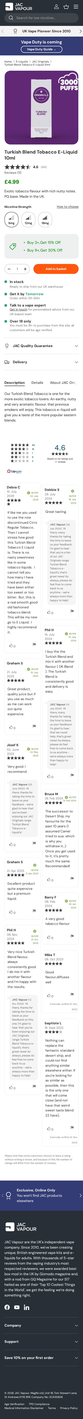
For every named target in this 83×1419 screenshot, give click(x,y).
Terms (52, 1408)
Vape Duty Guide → (41, 49)
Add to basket (56, 269)
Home (8, 61)
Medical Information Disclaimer (24, 1408)
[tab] (14, 383)
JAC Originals (40, 61)
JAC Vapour (22, 1393)
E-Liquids (22, 61)
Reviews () (12, 173)
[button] (66, 7)
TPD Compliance (39, 1404)
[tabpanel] (41, 407)
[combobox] (41, 18)
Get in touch (18, 309)
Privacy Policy (69, 1408)
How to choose (68, 207)
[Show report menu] (34, 645)
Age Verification (14, 1404)
